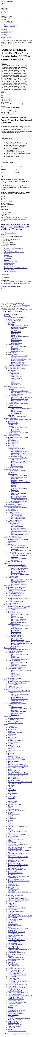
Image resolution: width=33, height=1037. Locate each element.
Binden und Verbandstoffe (15, 589)
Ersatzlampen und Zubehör (18, 646)
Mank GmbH (11, 905)
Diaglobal (10, 806)
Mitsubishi (11, 922)
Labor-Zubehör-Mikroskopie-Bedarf (18, 416)
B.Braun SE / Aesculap (14, 755)
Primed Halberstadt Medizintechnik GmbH (20, 949)
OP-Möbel (14, 676)
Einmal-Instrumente (13, 491)
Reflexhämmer (15, 341)
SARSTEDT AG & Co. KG (16, 970)
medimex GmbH (12, 909)
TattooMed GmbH (13, 1005)
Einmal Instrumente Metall (18, 496)
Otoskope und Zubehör (17, 328)
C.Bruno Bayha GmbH (14, 783)
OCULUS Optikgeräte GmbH (16, 932)
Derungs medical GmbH (14, 804)
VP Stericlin (11, 1016)
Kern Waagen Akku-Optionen (19, 628)
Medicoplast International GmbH (17, 908)
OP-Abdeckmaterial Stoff (18, 581)
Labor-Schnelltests (13, 395)
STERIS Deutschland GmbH (16, 999)
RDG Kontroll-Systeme (14, 522)
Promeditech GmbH (13, 951)
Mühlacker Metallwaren (14, 925)
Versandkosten (8, 100)
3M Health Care (12, 727)
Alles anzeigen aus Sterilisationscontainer (17, 525)
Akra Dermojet (12, 734)
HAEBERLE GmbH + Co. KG (17, 860)
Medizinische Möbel (10, 648)
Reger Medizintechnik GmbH (16, 959)
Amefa (10, 739)
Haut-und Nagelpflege (17, 360)
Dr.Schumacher (12, 818)
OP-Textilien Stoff (13, 577)
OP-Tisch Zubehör (16, 675)
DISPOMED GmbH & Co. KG (17, 810)
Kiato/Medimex (12, 890)
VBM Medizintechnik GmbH (16, 1013)
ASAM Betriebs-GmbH (14, 747)
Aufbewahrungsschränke (15, 678)
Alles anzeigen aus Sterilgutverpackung (16, 514)
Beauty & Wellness (13, 354)
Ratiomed (10, 956)
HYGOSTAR (12, 882)
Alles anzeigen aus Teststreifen (19, 391)
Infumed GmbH (12, 884)
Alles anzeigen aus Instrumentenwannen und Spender (20, 460)
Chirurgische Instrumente (11, 469)
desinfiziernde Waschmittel (15, 467)
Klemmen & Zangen (17, 480)
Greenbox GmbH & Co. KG (16, 858)
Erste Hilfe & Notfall (10, 689)
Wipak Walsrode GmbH (14, 1026)
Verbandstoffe (8, 585)
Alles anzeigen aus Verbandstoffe (17, 587)
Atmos (9, 751)
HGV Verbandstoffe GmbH (15, 868)
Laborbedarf (7, 386)
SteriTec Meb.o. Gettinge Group (17, 1002)
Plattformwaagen (16, 635)
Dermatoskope (15, 333)
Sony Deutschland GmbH (15, 994)
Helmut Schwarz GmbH (14, 866)
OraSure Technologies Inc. (15, 935)
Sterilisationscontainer (14, 523)
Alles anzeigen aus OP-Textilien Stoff (21, 579)
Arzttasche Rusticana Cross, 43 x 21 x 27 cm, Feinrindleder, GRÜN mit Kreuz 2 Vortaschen (16, 226)
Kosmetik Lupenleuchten (18, 362)
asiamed (13, 380)
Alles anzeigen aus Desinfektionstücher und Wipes (20, 450)
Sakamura (10, 967)
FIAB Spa (10, 841)
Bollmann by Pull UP (14, 770)
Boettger (10, 769)
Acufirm (10, 731)
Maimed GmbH (12, 903)
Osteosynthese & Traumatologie (17, 504)
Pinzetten (13, 485)
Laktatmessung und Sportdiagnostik (18, 403)
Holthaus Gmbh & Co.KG (15, 873)
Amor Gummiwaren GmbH (15, 740)
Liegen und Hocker (13, 652)
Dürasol (10, 823)
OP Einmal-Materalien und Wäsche (17, 566)
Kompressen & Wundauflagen (16, 593)
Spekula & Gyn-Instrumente (19, 488)
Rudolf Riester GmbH (14, 965)
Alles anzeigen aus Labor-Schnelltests (21, 397)
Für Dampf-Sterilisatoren (18, 517)
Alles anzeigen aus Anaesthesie (16, 718)
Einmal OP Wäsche (16, 573)
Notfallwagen (15, 715)
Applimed (10, 743)
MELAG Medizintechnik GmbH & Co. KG (20, 916)
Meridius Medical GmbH (15, 919)
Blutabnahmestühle (13, 423)
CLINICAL (11, 794)
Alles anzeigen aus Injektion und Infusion (19, 419)
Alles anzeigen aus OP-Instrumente (21, 475)
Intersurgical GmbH (13, 885)
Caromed (10, 786)
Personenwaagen (16, 632)
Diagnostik (11, 324)
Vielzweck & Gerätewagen (18, 667)
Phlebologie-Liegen (16, 657)
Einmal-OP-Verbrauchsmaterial (20, 574)
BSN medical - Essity (14, 780)
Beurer (10, 762)
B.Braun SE (11, 753)
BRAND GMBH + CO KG (15, 775)
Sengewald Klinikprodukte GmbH (17, 980)
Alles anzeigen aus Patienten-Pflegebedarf (19, 681)
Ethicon (10, 544)
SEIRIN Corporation (13, 978)
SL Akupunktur (15, 383)
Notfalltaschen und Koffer (18, 711)
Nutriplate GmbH (13, 930)
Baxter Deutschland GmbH (15, 758)
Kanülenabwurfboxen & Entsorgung (18, 432)
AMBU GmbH (12, 737)
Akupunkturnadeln (13, 375)
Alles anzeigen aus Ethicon (18, 545)
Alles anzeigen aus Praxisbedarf (16, 317)
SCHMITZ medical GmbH (15, 972)
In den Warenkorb (15, 107)
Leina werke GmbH (13, 897)
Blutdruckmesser (16, 335)
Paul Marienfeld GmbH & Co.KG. (17, 944)
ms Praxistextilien (13, 924)
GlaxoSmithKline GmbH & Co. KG (18, 853)
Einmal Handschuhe (13, 344)
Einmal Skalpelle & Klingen (19, 498)
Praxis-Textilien (12, 352)
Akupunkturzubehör (13, 372)
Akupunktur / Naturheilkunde (12, 367)
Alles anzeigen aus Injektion (19, 427)
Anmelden (9, 21)
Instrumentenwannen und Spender (17, 458)
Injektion (10, 426)
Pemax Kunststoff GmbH (15, 946)
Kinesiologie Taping (13, 373)
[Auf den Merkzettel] (1, 109)
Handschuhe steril (16, 349)
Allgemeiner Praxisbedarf (15, 319)
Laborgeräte (11, 415)
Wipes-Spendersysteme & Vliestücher (21, 455)
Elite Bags (10, 830)
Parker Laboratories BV (14, 941)
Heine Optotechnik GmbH (15, 863)
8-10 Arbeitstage (11, 111)
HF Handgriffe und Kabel (18, 619)
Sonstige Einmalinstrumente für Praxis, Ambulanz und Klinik (20, 500)
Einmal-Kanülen (15, 429)
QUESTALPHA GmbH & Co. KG (18, 954)
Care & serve (11, 785)
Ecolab (10, 825)
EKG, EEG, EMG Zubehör (19, 327)
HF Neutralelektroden (17, 620)
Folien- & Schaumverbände (15, 592)
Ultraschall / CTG (16, 332)
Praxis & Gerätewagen (14, 660)
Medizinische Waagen (14, 624)
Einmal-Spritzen (15, 431)
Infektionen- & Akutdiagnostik (19, 399)
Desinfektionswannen (17, 466)
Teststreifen (11, 389)
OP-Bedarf (7, 563)
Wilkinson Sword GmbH (15, 1024)
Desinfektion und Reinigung (12, 435)
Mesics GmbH (12, 920)
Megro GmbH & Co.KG (15, 914)
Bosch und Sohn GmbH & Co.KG (17, 772)
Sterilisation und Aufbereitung (12, 506)
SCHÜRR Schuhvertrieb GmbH (17, 975)
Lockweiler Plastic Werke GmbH (17, 898)
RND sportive (12, 962)
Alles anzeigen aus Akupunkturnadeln (16, 377)
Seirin (13, 381)
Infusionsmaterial (12, 424)
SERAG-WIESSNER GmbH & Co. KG (19, 981)
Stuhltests (14, 402)
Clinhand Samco (12, 793)
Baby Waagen (15, 630)
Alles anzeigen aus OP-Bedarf (16, 565)
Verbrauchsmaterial (13, 603)
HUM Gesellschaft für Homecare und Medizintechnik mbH (18, 876)
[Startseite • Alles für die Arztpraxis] (8, 1)
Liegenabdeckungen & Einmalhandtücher (19, 365)
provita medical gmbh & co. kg (16, 952)
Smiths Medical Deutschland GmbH (18, 992)
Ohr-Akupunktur (16, 384)
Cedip (9, 788)
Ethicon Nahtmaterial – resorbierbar (21, 550)
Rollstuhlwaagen (16, 633)
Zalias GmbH (11, 1027)
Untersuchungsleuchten (14, 636)
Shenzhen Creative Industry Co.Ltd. (18, 984)
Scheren (13, 486)
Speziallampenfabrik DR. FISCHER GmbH (20, 995)
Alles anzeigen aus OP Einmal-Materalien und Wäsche (20, 568)
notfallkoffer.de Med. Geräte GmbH (18, 928)
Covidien (10, 799)
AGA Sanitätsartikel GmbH (15, 732)
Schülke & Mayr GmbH (14, 973)
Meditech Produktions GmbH (16, 911)
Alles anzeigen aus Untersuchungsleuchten (17, 639)
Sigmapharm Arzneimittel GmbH (17, 988)
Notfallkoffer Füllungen (17, 713)
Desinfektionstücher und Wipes (16, 448)
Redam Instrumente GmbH (15, 957)
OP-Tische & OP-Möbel (14, 668)
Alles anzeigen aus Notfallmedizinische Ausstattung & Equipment (21, 708)
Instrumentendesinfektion (15, 456)
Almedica (10, 735)
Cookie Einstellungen (10, 271)
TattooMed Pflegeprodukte (15, 601)
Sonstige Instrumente (13, 502)
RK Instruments (12, 960)
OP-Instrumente (12, 474)
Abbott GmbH (12, 729)
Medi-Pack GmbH (13, 906)
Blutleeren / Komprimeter (15, 721)
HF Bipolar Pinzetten (17, 617)
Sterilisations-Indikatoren (15, 520)
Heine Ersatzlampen (16, 343)
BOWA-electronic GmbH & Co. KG (18, 774)
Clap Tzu (10, 791)
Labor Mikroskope (16, 411)
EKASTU (10, 828)
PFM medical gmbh (13, 948)
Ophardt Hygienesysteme (15, 933)
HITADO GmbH (12, 871)
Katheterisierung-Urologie (15, 687)
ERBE (9, 833)
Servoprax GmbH (13, 983)
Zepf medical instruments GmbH (17, 1031)
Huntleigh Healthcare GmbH (16, 879)
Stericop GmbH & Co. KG (15, 997)
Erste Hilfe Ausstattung (14, 692)
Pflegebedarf (11, 686)
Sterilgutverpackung (13, 512)
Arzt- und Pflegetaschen (14, 320)
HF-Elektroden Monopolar (18, 622)
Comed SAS (11, 798)
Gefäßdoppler (11, 609)
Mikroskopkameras (16, 413)
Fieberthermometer (16, 340)
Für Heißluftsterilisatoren (18, 518)
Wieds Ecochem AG (13, 1023)
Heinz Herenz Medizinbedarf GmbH (18, 865)
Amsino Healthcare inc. (14, 742)
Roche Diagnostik (13, 964)
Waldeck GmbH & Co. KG (15, 1021)
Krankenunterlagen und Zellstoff (17, 683)
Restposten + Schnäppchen (11, 314)
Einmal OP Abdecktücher (18, 571)
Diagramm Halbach (13, 809)
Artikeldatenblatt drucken (8, 114)
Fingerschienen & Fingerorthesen (17, 590)
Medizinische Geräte (10, 605)
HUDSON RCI (12, 874)
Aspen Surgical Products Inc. (16, 750)
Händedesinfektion (13, 440)
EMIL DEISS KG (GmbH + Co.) (17, 831)
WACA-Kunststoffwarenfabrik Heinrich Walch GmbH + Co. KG (19, 1018)
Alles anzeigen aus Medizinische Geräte (19, 606)
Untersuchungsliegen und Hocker (20, 659)
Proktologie (14, 490)
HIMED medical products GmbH (17, 869)
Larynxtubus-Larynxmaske (15, 723)
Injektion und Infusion (10, 418)
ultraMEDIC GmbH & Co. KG (16, 1010)
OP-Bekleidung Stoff (17, 582)
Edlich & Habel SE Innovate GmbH (18, 826)
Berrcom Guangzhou (13, 761)
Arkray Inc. (11, 745)
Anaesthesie (7, 716)
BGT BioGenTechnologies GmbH (17, 764)
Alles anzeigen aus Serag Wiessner (21, 553)
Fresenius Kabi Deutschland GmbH (18, 844)
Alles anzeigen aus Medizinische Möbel (19, 649)
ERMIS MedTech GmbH (15, 836)
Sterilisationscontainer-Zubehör (20, 534)
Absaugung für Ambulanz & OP (17, 608)
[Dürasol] (4, 64)
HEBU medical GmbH (14, 861)
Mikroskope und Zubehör (15, 407)
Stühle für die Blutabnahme (15, 651)
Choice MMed (12, 790)
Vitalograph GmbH (13, 1015)
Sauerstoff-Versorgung (14, 684)
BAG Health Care (13, 756)
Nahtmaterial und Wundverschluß (13, 537)
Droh (9, 822)
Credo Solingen (12, 802)
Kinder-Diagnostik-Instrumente (20, 336)
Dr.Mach (10, 817)
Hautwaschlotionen (13, 442)
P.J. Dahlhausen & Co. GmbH (16, 940)
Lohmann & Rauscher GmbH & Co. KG (19, 900)
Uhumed (10, 1008)
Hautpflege (11, 445)
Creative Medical (12, 801)
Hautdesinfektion (12, 443)
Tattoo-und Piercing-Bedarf (11, 597)
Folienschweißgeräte (13, 536)
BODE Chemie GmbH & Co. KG (17, 767)
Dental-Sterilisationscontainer (19, 530)
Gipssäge (10, 611)
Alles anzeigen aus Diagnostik (19, 325)
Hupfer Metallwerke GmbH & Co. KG (18, 881)
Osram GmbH (12, 936)
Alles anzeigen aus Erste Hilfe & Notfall (19, 691)
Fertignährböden (12, 405)
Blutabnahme (11, 421)
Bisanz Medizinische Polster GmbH (18, 766)
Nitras (9, 927)
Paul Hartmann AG (13, 943)
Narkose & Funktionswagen (19, 665)
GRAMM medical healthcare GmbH (18, 857)
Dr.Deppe (10, 815)
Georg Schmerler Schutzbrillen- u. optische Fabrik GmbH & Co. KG (20, 848)
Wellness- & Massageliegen (19, 364)
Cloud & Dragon (12, 796)
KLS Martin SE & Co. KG (15, 895)
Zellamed (10, 1029)
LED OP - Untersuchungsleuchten (20, 641)
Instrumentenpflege (13, 510)
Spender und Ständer (13, 434)
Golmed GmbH (12, 855)
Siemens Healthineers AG (15, 986)
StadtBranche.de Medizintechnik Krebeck (12, 303)
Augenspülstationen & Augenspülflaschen (17, 701)
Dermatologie (11, 322)
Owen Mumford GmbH (14, 938)
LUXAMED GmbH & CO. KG (17, 901)
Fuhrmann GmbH (13, 845)
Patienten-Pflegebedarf (10, 680)
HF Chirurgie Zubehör (14, 612)
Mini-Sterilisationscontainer (18, 528)
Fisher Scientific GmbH (14, 842)
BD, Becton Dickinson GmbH (16, 759)
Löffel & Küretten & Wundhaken (20, 482)
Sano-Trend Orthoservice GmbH (17, 968)
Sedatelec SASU (12, 976)
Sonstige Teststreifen (17, 394)
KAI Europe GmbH (13, 887)
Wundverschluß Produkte (15, 561)
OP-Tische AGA (16, 673)
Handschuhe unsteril (17, 351)
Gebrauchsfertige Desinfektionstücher (21, 453)
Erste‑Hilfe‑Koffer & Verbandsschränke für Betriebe (19, 698)
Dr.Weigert (11, 820)
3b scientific (11, 726)
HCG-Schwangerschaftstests (19, 400)
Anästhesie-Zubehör (13, 719)
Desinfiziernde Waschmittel (18, 584)
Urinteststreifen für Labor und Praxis (21, 392)
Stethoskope (14, 338)
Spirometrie (14, 330)
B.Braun (10, 542)
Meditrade (10, 913)
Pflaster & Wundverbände (15, 595)
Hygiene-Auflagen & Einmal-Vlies (21, 359)
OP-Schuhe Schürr (13, 576)
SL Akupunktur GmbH (14, 989)
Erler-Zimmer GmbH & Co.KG (16, 834)
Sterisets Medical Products (15, 1000)
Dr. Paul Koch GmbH (14, 814)
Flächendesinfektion (13, 447)
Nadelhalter (14, 483)
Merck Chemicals (13, 917)
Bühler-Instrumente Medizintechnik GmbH (20, 782)
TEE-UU (10, 1007)
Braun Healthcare (13, 777)
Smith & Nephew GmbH (15, 991)
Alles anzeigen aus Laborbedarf (16, 387)
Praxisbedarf (7, 316)
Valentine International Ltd (15, 1011)
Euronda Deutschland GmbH (16, 839)
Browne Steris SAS (13, 778)
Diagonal (10, 807)
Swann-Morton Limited (14, 1003)
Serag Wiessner (12, 552)
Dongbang (11, 812)
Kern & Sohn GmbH (13, 889)
